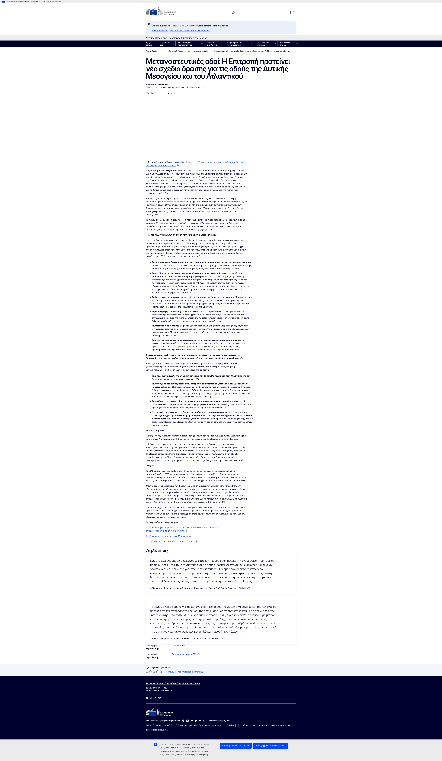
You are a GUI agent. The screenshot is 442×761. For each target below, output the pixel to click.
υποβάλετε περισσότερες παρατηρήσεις (185, 672)
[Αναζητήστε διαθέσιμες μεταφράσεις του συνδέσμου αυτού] (178, 165)
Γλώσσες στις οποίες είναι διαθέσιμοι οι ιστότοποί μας (199, 725)
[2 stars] (148, 671)
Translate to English (160, 30)
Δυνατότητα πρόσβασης (157, 730)
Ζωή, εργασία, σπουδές (263, 43)
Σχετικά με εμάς (165, 43)
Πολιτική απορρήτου (246, 725)
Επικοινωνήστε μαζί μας (219, 720)
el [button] (237, 12)
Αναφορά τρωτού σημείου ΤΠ (159, 725)
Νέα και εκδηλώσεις (212, 43)
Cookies (230, 725)
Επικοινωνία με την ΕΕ (286, 43)
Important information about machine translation (189, 30)
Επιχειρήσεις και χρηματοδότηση (234, 43)
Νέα (188, 51)
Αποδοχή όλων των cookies (235, 745)
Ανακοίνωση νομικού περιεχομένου (274, 725)
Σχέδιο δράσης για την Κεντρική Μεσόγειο (167, 536)
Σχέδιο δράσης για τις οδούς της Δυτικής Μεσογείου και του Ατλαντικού (181, 527)
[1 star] (147, 671)
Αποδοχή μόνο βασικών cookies (270, 745)
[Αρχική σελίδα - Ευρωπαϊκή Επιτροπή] (164, 11)
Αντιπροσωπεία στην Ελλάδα (186, 654)
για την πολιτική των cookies (176, 748)
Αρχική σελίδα (149, 43)
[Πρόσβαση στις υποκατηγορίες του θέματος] (173, 44)
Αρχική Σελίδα (151, 51)
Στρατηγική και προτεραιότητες (185, 43)
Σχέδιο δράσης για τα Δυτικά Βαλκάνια (165, 531)
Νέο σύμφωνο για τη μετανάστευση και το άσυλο (170, 541)
